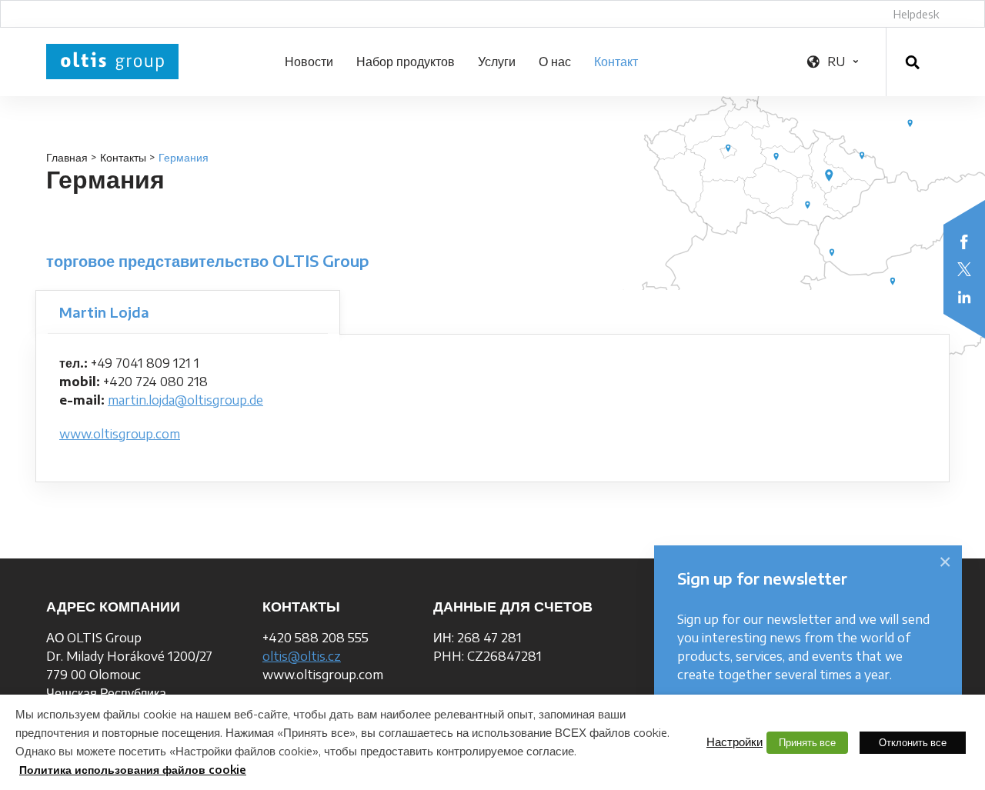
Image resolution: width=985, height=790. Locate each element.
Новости (309, 61)
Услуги (497, 61)
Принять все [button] (807, 742)
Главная (67, 157)
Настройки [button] (734, 741)
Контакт (616, 61)
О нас (555, 61)
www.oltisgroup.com (119, 434)
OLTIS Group (112, 61)
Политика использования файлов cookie (132, 769)
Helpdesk (916, 14)
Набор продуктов (405, 61)
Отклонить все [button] (913, 742)
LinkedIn (964, 297)
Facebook (964, 241)
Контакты (123, 157)
